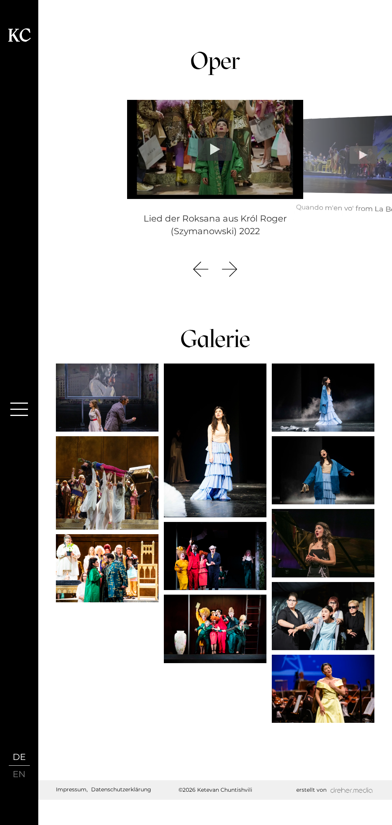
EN (19, 774)
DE (19, 756)
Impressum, (72, 789)
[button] (200, 269)
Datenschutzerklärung (121, 789)
